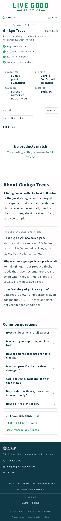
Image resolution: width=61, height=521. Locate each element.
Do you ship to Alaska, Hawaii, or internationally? (27, 393)
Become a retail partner (20, 62)
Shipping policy (34, 517)
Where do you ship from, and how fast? (28, 343)
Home (6, 25)
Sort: (5, 118)
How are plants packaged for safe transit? (28, 356)
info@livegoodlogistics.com (23, 430)
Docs (47, 517)
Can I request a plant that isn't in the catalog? (27, 381)
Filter (53, 110)
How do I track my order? (22, 404)
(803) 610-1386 (15, 423)
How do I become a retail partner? (28, 333)
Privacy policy (18, 517)
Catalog (17, 25)
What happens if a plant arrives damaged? (26, 368)
